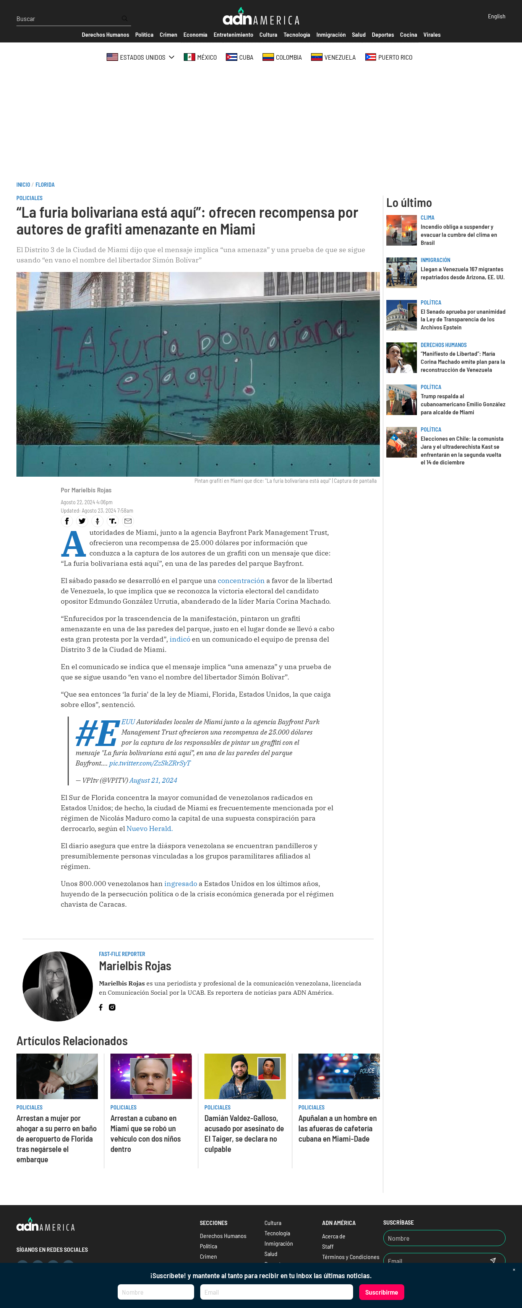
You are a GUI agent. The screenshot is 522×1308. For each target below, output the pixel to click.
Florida (45, 184)
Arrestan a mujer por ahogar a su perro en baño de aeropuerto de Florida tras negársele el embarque (56, 1138)
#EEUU (128, 721)
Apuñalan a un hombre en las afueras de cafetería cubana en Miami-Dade (337, 1128)
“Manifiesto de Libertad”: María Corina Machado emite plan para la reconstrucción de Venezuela (463, 361)
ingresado (181, 883)
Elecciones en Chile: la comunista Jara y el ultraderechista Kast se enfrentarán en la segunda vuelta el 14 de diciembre (462, 450)
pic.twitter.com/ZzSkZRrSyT (150, 763)
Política (431, 302)
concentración (242, 580)
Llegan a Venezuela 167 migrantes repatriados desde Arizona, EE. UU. (463, 272)
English (497, 16)
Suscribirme (381, 1292)
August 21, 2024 (153, 780)
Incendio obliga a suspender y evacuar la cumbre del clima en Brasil (459, 234)
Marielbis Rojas (91, 489)
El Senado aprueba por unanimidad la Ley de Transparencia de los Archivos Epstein (463, 319)
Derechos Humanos (444, 345)
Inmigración (435, 260)
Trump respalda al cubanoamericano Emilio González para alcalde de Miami (463, 403)
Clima (427, 217)
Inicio (23, 184)
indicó (180, 639)
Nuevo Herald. (149, 828)
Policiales (29, 198)
